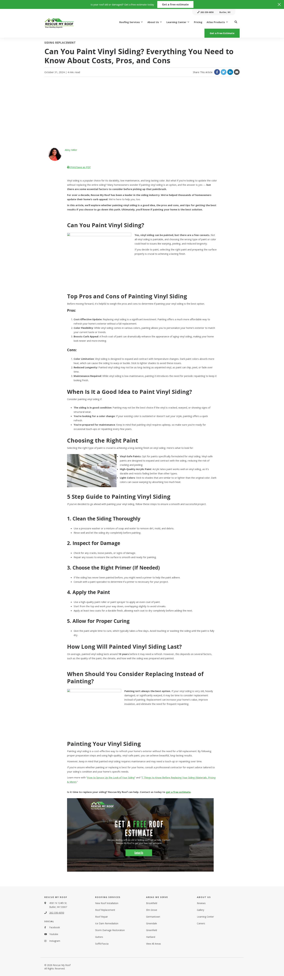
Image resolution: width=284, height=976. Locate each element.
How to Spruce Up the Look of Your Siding (111, 777)
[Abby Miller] (54, 154)
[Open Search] (236, 22)
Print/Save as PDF (80, 167)
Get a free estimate (175, 4)
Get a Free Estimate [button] (222, 33)
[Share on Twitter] (223, 72)
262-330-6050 (56, 912)
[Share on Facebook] (217, 72)
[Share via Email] (237, 72)
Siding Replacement (60, 42)
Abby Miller (71, 149)
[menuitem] (205, 12)
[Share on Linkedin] (230, 72)
